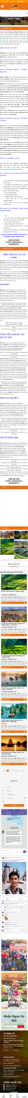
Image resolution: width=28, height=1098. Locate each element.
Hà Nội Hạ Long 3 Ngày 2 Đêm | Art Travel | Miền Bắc (13, 688)
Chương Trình (7, 28)
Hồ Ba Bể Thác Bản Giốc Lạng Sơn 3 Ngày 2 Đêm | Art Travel (13, 624)
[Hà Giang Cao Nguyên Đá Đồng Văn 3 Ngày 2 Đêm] (14, 646)
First (5, 770)
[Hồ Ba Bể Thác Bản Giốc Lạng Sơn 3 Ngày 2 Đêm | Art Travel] (14, 614)
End (23, 770)
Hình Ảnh (5, 528)
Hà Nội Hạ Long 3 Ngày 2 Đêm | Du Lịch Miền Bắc (13, 753)
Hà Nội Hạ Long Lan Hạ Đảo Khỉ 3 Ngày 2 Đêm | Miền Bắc (12, 720)
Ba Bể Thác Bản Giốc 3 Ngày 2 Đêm (13, 591)
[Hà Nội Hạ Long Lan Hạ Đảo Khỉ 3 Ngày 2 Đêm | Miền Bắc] (14, 711)
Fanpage (14, 1092)
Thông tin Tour (7, 249)
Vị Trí (4, 487)
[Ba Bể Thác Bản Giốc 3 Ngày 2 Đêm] (14, 582)
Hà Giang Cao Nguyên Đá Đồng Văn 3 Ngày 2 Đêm (13, 656)
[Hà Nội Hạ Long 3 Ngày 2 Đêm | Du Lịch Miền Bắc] (14, 743)
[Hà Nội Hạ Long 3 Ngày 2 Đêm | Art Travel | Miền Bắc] (14, 678)
